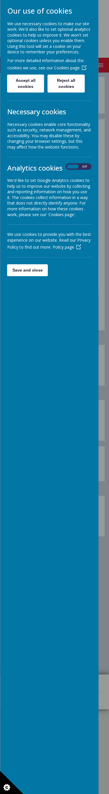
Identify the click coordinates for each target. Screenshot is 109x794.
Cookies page (66, 67)
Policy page (63, 247)
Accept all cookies (25, 83)
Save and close (27, 270)
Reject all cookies (66, 83)
